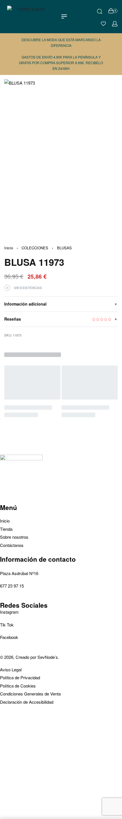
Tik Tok (7, 625)
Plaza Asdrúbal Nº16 (19, 573)
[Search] (99, 11)
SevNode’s (47, 657)
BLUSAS (64, 247)
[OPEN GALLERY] (61, 155)
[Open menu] (64, 16)
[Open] (103, 24)
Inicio (8, 247)
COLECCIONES (35, 247)
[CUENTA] (115, 24)
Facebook (9, 637)
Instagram (9, 612)
